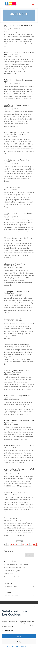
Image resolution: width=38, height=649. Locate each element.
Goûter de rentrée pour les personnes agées (18, 81)
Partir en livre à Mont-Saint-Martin (15, 577)
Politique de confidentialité (23, 646)
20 (23, 544)
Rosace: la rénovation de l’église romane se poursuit (19, 421)
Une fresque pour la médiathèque (16, 345)
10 (19, 544)
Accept (19, 636)
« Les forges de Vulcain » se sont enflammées (16, 106)
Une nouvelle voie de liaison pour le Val (19, 469)
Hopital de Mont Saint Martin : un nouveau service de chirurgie (16, 133)
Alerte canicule (8, 574)
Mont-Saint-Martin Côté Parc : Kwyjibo (16, 564)
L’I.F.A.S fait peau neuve (12, 187)
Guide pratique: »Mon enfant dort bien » (19, 445)
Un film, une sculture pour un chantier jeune (18, 214)
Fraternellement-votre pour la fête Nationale (17, 396)
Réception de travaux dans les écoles (18, 238)
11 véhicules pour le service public (17, 492)
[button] (35, 606)
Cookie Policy (10, 646)
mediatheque (25, 347)
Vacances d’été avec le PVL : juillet (15, 567)
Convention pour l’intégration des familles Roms (17, 292)
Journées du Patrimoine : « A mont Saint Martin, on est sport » (19, 53)
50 (27, 544)
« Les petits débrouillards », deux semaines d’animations (16, 371)
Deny (19, 642)
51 (31, 544)
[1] (8, 544)
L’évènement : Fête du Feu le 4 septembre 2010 (15, 265)
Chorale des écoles (11, 518)
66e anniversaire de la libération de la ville (18, 26)
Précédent (13, 544)
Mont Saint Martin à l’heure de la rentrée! (16, 161)
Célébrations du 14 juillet (12, 571)
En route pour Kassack (12, 319)
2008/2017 (17, 29)
